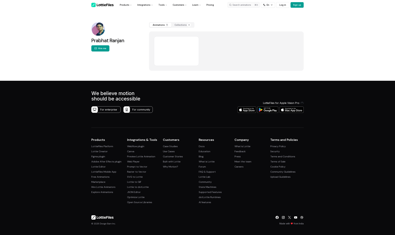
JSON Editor (134, 192)
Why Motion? (170, 166)
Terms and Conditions (282, 156)
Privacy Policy (278, 146)
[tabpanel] (226, 51)
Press (238, 156)
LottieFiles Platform (102, 146)
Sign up (297, 5)
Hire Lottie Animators (103, 187)
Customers (178, 5)
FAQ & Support (207, 171)
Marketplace (98, 182)
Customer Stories (173, 156)
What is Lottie (207, 161)
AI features (205, 202)
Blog (201, 156)
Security (275, 151)
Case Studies (170, 146)
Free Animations (100, 176)
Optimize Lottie (136, 197)
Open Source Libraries (139, 202)
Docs (202, 146)
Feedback (240, 151)
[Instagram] (283, 217)
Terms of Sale (277, 161)
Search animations (242, 5)
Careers (239, 166)
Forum (202, 166)
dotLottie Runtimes (210, 197)
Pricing (210, 5)
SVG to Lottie (135, 176)
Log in (282, 5)
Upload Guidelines (280, 176)
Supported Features (210, 192)
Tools (161, 5)
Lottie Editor (98, 166)
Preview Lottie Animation (141, 156)
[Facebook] (277, 217)
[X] (289, 217)
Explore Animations (102, 192)
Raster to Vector (136, 171)
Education (204, 151)
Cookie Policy (277, 166)
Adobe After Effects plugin (106, 161)
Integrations (143, 5)
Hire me (102, 48)
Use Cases (169, 151)
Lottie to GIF (134, 182)
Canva (130, 151)
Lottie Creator (99, 151)
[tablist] (171, 25)
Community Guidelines (282, 171)
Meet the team (243, 161)
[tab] (160, 25)
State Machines (207, 187)
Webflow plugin (135, 146)
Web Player (133, 161)
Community (205, 182)
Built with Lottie (172, 161)
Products (124, 5)
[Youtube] (295, 217)
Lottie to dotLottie (138, 187)
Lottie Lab (204, 176)
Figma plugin (98, 156)
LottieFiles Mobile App (103, 171)
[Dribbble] (302, 217)
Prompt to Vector (137, 166)
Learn (195, 5)
